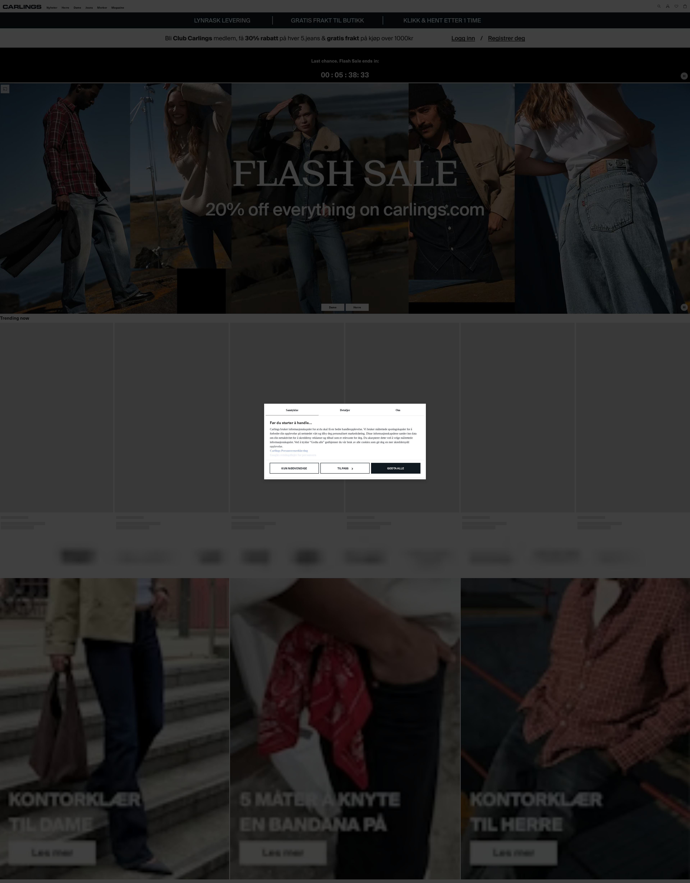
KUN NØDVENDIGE (294, 468)
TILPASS (343, 468)
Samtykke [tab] (292, 410)
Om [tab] (398, 410)
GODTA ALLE (395, 468)
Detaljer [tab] (345, 410)
